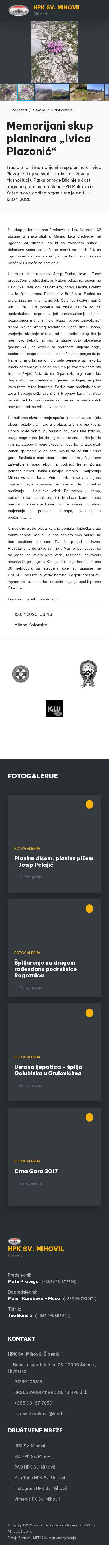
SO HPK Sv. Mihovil (31, 1456)
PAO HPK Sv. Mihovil (33, 1467)
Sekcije (39, 110)
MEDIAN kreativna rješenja (54, 1538)
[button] (104, 26)
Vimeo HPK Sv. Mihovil (35, 1499)
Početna (18, 110)
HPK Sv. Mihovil (28, 1445)
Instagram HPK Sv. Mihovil (39, 1488)
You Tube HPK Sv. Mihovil (38, 1477)
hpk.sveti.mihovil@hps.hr (39, 1413)
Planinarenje (61, 110)
